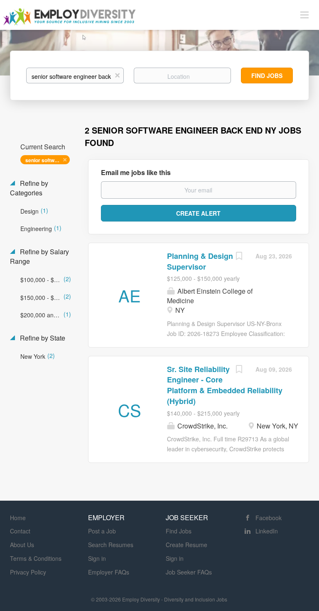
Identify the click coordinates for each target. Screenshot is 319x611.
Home (18, 518)
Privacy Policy (28, 572)
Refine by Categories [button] (29, 188)
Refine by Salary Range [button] (39, 256)
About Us (22, 544)
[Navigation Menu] (304, 14)
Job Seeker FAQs (189, 572)
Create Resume (186, 544)
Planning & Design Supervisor (200, 261)
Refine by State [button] (41, 338)
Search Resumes (110, 544)
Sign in (97, 558)
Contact (20, 531)
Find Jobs (266, 75)
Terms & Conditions (35, 558)
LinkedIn (266, 531)
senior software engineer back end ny (47, 160)
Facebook (268, 518)
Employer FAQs (108, 572)
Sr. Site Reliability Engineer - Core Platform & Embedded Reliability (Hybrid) (224, 385)
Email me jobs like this (136, 172)
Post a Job (102, 531)
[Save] (239, 257)
